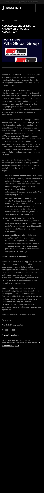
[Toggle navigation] (40, 8)
